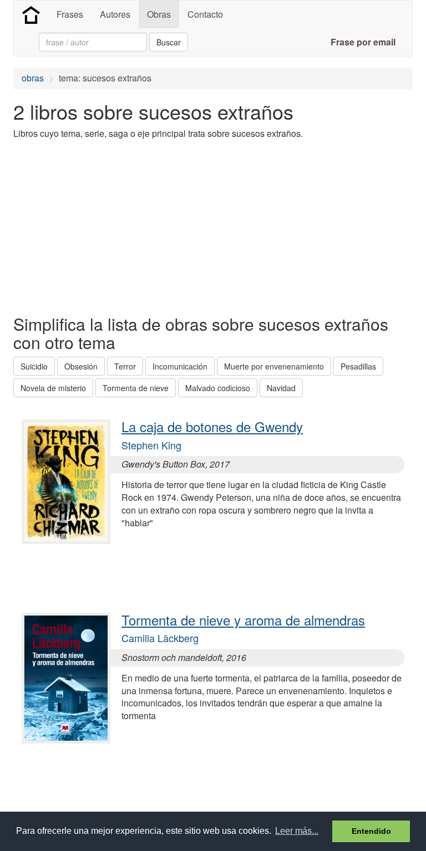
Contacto (205, 14)
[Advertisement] (143, 226)
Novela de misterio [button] (53, 387)
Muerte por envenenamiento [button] (274, 366)
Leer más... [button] (296, 830)
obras (33, 77)
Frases (70, 14)
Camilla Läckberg (160, 637)
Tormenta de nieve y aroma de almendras (243, 619)
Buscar (168, 42)
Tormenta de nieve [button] (136, 387)
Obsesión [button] (81, 366)
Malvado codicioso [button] (217, 387)
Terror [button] (125, 366)
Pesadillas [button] (358, 366)
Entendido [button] (371, 831)
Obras (159, 14)
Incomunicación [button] (180, 366)
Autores (115, 14)
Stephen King (151, 445)
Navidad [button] (281, 387)
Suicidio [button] (34, 366)
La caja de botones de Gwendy (212, 426)
